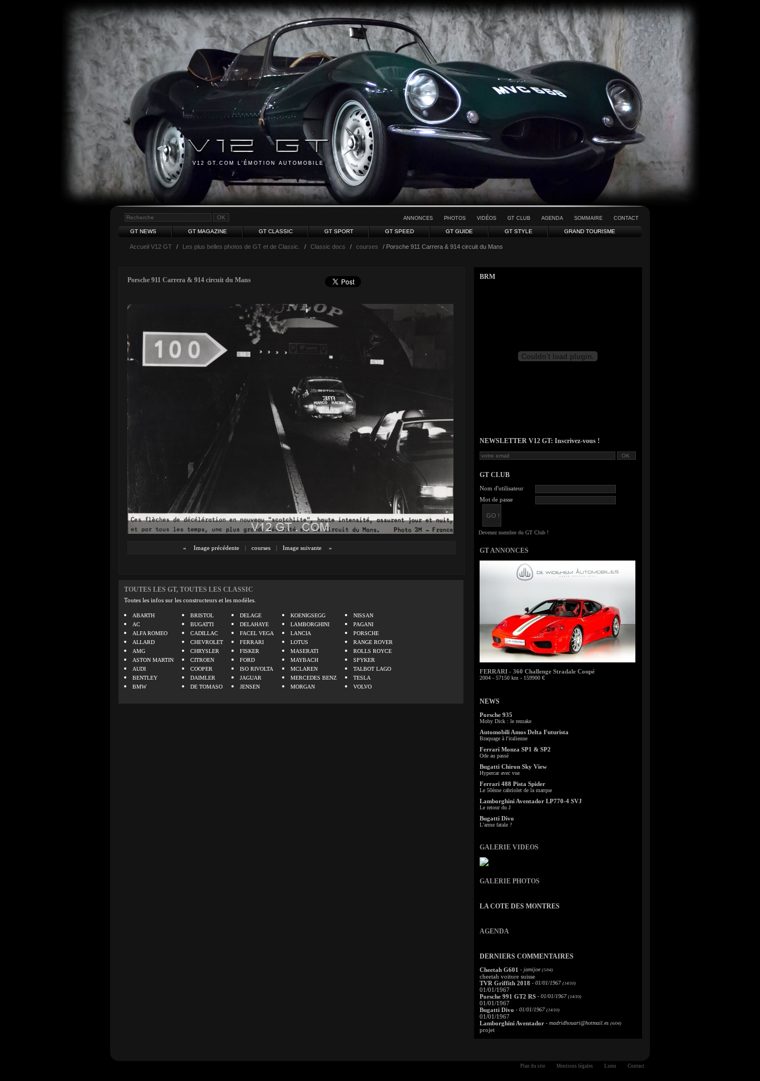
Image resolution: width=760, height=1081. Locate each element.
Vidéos (486, 218)
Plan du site (532, 1066)
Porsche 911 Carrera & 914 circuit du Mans (189, 280)
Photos (455, 218)
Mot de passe (496, 499)
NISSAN (363, 615)
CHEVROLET (206, 642)
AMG (138, 651)
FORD (247, 660)
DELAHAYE (254, 624)
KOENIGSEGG (307, 615)
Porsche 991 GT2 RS (508, 996)
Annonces (418, 218)
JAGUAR (250, 678)
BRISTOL (202, 615)
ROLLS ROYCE (372, 651)
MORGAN (302, 687)
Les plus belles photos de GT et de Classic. (241, 246)
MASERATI (304, 651)
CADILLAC (204, 633)
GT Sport (338, 231)
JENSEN (250, 687)
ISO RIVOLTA (256, 669)
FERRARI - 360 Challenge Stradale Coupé (537, 671)
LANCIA (300, 633)
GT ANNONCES (504, 550)
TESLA (362, 678)
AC (136, 624)
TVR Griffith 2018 (505, 983)
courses (367, 246)
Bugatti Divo (497, 818)
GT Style (518, 231)
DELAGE (250, 615)
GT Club (518, 218)
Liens (610, 1066)
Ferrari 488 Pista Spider (512, 783)
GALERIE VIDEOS (509, 847)
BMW (139, 687)
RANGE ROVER (373, 642)
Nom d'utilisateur (502, 488)
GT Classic (276, 231)
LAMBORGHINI (309, 624)
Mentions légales (574, 1066)
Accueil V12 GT (151, 246)
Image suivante (302, 547)
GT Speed (399, 231)
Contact (626, 218)
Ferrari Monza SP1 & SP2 (515, 749)
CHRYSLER (204, 651)
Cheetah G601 (499, 969)
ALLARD (143, 642)
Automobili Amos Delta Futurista (524, 732)
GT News (143, 231)
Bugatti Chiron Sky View (513, 766)
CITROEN (202, 660)
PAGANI (363, 624)
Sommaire (588, 218)
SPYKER (364, 660)
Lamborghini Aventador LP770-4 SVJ (531, 801)
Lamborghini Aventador (512, 1023)
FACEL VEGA (257, 633)
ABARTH (143, 615)
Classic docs (328, 246)
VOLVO (362, 687)
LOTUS (299, 642)
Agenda (552, 218)
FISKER (249, 651)
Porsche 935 (496, 714)
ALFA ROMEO (149, 633)
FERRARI (252, 642)
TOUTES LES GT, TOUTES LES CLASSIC (188, 589)
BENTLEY (144, 678)
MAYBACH (304, 660)
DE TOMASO (206, 687)
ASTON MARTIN (153, 660)
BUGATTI (202, 624)
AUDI (139, 669)
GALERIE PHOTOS (510, 881)
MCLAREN (304, 669)
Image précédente (216, 547)
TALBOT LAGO (372, 669)
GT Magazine (207, 231)
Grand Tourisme (589, 231)
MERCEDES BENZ (313, 678)
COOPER (201, 669)
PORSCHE (366, 633)
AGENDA (494, 931)
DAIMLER (202, 678)
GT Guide (459, 231)
